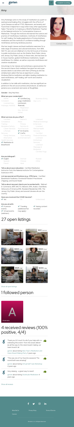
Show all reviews (7, 384)
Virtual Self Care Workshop (32, 364)
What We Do (15, 410)
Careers (14, 414)
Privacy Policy (32, 410)
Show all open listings (9, 286)
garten (9, 351)
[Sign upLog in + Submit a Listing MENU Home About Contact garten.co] (3, 3)
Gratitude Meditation (30, 375)
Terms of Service (50, 410)
